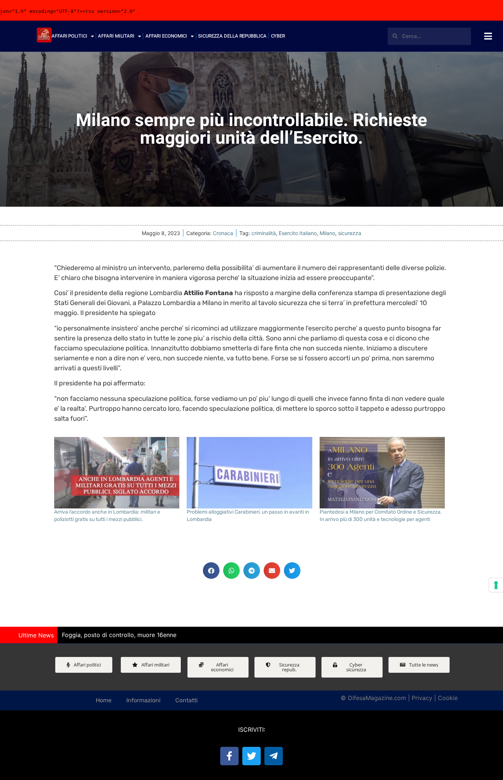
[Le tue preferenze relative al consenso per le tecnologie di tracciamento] (496, 585)
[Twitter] (251, 756)
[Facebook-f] (229, 756)
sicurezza (349, 233)
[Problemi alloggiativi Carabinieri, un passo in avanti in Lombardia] (249, 473)
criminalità (264, 233)
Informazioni (143, 700)
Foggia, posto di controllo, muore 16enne (119, 635)
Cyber (278, 35)
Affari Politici (69, 35)
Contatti (186, 700)
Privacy (422, 698)
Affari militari (116, 35)
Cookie (448, 698)
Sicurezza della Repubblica (232, 35)
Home (104, 700)
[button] (211, 570)
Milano (327, 233)
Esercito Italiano (298, 233)
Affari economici (166, 35)
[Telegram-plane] (273, 756)
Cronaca (223, 233)
